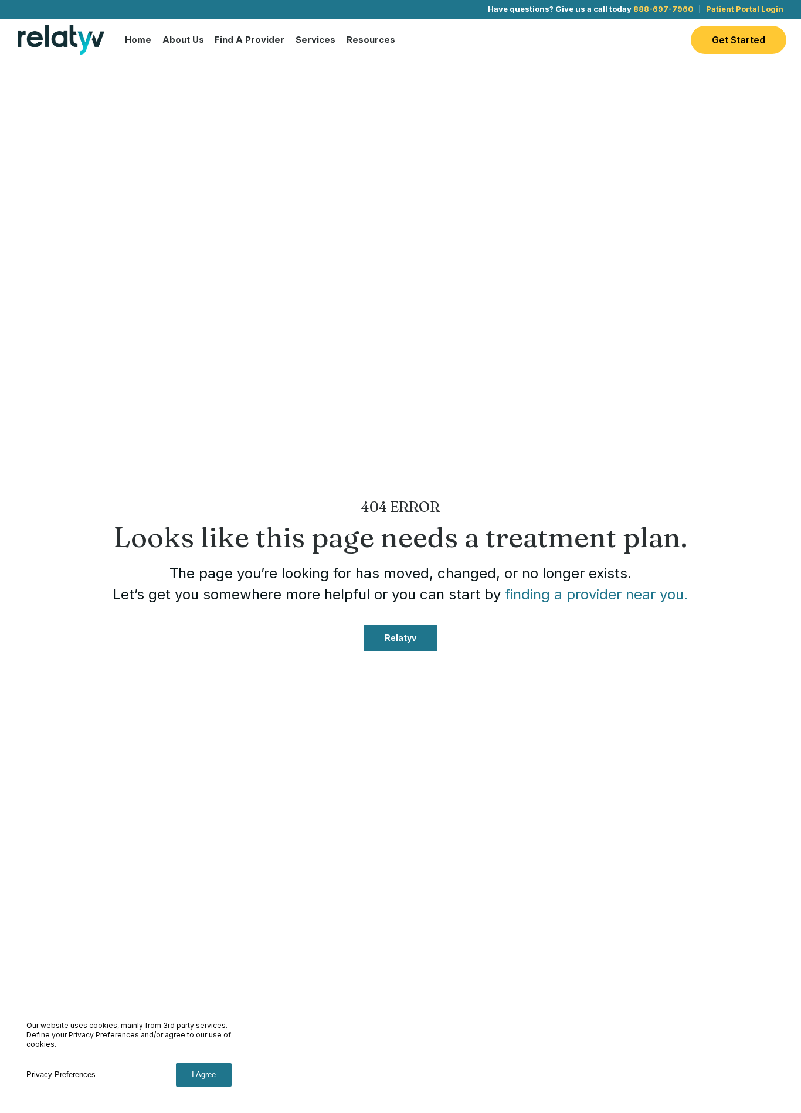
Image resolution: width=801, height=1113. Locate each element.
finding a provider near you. (596, 594)
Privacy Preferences (61, 1074)
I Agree (204, 1074)
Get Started (738, 40)
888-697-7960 (663, 8)
